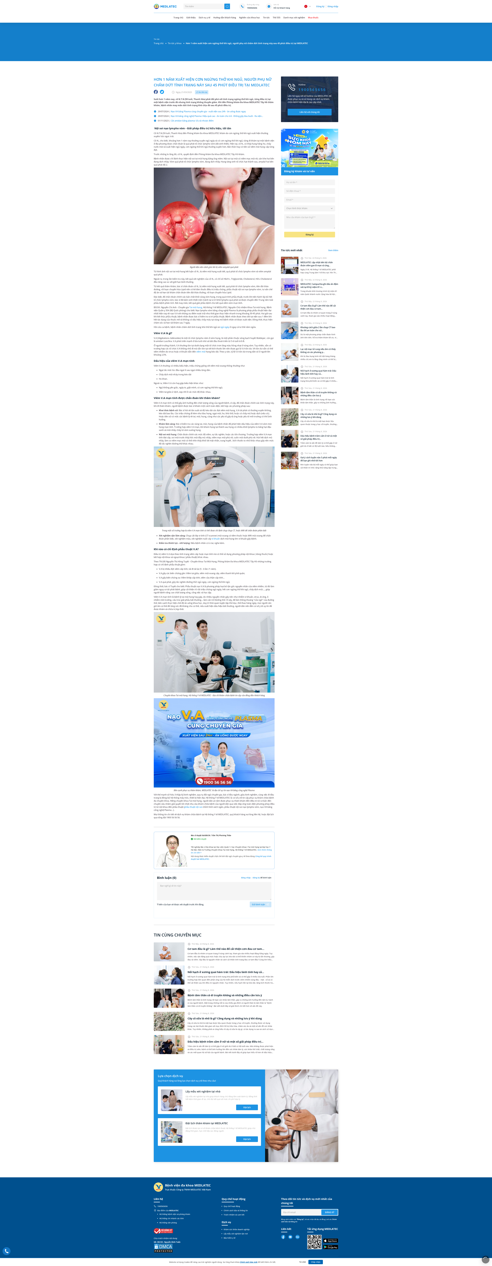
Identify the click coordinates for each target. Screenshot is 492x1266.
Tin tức (266, 17)
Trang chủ (158, 43)
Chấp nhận (315, 1262)
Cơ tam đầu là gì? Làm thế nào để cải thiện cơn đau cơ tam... (226, 949)
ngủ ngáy (224, 327)
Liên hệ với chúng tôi (310, 112)
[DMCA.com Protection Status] (163, 1248)
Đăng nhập (333, 6)
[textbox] (309, 208)
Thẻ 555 (276, 17)
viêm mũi (200, 351)
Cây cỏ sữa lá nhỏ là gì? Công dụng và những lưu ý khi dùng (225, 1018)
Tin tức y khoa (174, 43)
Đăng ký (320, 6)
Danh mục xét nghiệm (294, 17)
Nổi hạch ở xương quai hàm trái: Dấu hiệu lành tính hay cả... (226, 972)
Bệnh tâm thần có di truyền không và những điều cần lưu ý (225, 995)
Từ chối (302, 1262)
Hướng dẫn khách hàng (224, 17)
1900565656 (162, 1206)
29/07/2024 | (202, 111)
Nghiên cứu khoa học (249, 17)
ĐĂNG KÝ (329, 1212)
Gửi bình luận (258, 904)
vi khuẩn (216, 538)
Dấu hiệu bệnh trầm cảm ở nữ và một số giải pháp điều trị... (225, 1041)
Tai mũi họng (195, 307)
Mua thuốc (313, 17)
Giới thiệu (191, 17)
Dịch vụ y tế (204, 17)
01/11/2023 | (186, 120)
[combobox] (309, 208)
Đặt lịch (247, 1107)
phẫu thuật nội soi (193, 807)
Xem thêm (333, 250)
